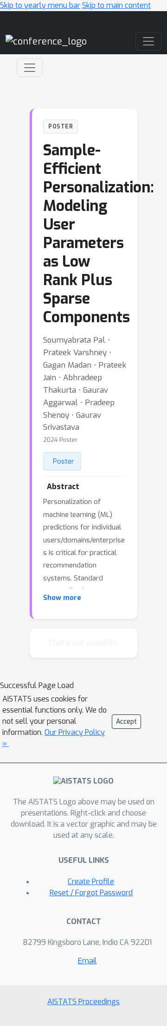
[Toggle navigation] (30, 67)
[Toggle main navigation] (148, 41)
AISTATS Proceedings (83, 1002)
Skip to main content (116, 5)
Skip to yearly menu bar (40, 5)
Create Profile (91, 881)
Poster (63, 461)
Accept (126, 721)
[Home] (46, 41)
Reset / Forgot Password (91, 893)
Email (87, 961)
